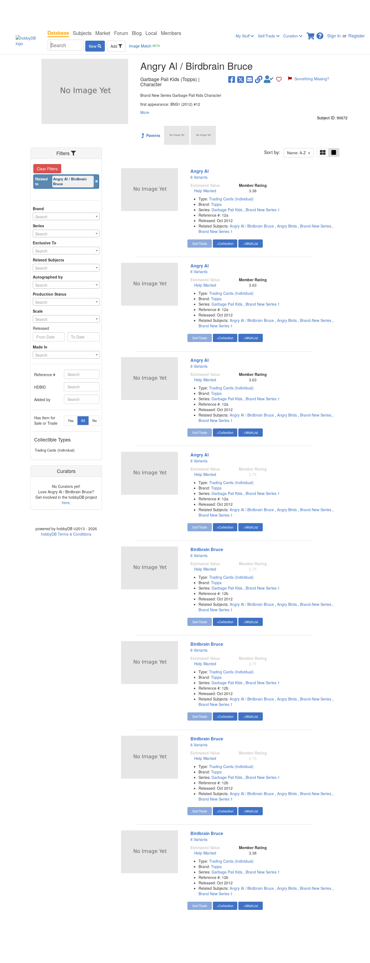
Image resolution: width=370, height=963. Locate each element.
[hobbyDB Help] (319, 34)
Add (114, 46)
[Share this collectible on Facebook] (231, 79)
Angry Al (199, 171)
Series (38, 225)
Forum (121, 32)
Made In (40, 347)
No (94, 420)
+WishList (251, 243)
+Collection (225, 243)
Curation (291, 36)
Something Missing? (311, 78)
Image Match (144, 46)
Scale (38, 311)
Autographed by (48, 277)
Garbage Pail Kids (228, 209)
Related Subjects (48, 260)
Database (58, 32)
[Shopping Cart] (310, 34)
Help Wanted (205, 190)
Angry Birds (287, 226)
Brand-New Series (315, 226)
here (66, 502)
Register (356, 36)
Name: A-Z (297, 152)
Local (151, 32)
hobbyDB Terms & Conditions (66, 534)
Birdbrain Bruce (206, 549)
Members (171, 32)
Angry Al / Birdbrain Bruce (252, 226)
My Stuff (243, 36)
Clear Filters (47, 168)
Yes (71, 420)
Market (102, 32)
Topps (216, 204)
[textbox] (66, 216)
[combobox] (66, 216)
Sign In (334, 36)
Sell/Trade (267, 36)
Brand (38, 208)
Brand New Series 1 (263, 209)
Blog (137, 32)
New (93, 46)
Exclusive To (44, 242)
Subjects (82, 32)
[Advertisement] (185, 13)
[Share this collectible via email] (249, 79)
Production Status (49, 294)
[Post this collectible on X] (240, 79)
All (83, 420)
